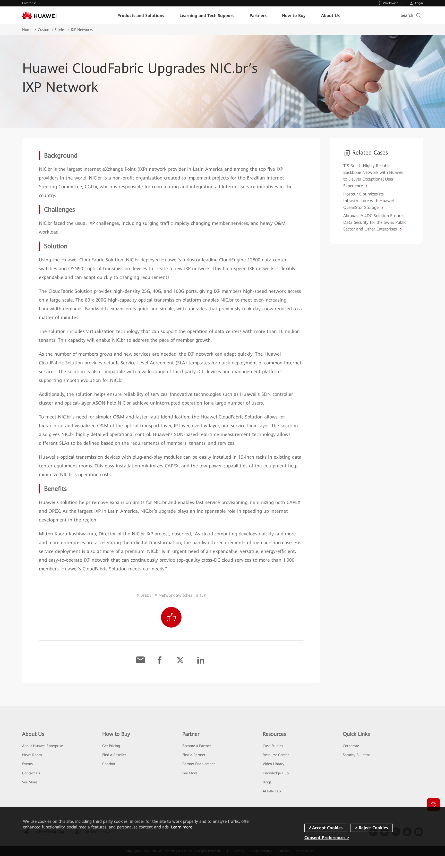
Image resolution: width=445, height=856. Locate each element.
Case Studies (273, 746)
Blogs (267, 782)
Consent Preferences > (326, 837)
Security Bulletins (356, 755)
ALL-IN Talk (272, 791)
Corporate (351, 746)
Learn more (181, 827)
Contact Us (31, 773)
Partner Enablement (198, 764)
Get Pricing (111, 746)
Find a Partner (193, 755)
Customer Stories (51, 30)
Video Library (273, 764)
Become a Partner (196, 746)
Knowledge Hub (276, 773)
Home (27, 30)
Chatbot (108, 764)
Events (27, 764)
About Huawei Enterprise (42, 746)
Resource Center (276, 755)
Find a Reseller (114, 755)
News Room (32, 755)
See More (29, 782)
